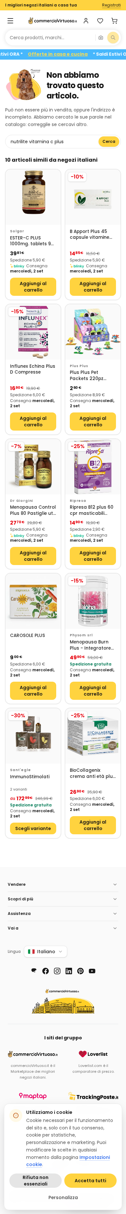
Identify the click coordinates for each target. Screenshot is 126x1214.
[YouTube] (92, 971)
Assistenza (19, 913)
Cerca (108, 141)
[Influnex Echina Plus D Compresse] (33, 332)
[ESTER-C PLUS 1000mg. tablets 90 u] (33, 197)
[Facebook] (45, 971)
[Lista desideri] (100, 20)
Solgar (17, 231)
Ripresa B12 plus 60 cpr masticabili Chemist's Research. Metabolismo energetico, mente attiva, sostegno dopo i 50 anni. (91, 510)
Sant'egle (20, 770)
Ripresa (78, 500)
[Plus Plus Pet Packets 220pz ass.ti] (93, 332)
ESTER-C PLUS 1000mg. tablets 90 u (32, 241)
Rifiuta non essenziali (35, 1180)
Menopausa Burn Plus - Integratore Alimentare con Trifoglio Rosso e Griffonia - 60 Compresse (90, 645)
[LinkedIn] (69, 971)
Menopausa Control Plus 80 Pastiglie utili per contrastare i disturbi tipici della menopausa (33, 510)
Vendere (17, 884)
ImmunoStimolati (29, 777)
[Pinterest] (80, 971)
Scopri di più (20, 899)
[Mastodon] (34, 971)
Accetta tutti (90, 1180)
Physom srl (81, 635)
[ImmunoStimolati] (33, 736)
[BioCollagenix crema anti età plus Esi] (93, 736)
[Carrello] (114, 20)
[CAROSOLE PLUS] (33, 601)
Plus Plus (79, 366)
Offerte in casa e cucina (67, 54)
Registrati (111, 5)
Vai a (13, 928)
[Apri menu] (10, 20)
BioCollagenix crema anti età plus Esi (92, 774)
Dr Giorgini (21, 500)
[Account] (85, 20)
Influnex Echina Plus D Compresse (32, 370)
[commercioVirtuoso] (52, 21)
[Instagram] (57, 971)
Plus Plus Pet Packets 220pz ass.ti (86, 376)
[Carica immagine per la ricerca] (100, 37)
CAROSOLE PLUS (27, 636)
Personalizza (63, 1197)
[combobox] (50, 37)
